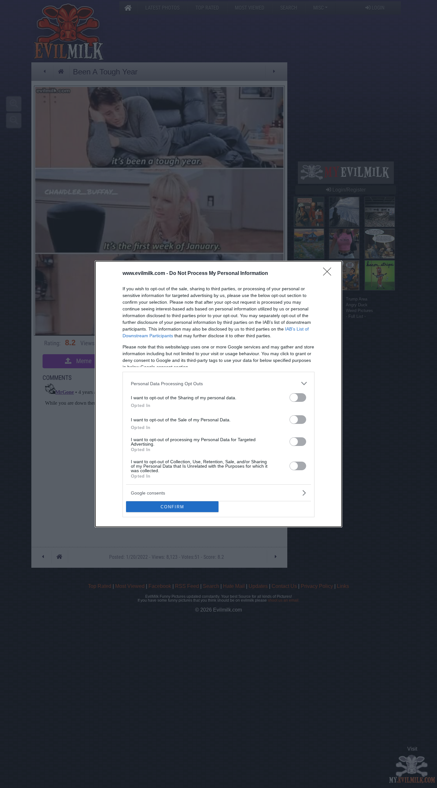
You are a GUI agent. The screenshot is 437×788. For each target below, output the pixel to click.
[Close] (329, 274)
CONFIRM (172, 506)
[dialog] (218, 394)
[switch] (298, 397)
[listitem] (218, 383)
